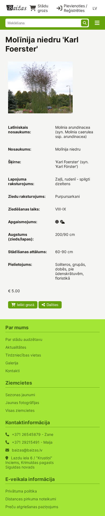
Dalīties (52, 305)
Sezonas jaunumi (20, 394)
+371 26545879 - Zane (32, 434)
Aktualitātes (15, 347)
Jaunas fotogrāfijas (22, 402)
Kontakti (12, 370)
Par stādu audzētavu (23, 339)
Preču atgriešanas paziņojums (31, 506)
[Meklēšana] (84, 22)
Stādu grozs (43, 8)
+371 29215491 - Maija (32, 442)
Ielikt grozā (25, 305)
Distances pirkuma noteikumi (30, 499)
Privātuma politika (21, 491)
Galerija (11, 363)
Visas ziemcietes (19, 410)
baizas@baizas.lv (27, 450)
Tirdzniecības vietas (23, 355)
